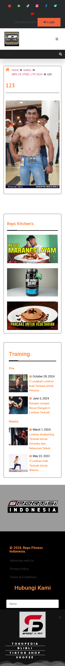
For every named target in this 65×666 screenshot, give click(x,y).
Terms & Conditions (23, 577)
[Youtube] (33, 14)
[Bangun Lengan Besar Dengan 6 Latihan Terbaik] (18, 405)
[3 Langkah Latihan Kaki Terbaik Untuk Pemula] (18, 383)
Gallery (27, 69)
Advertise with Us (22, 560)
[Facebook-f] (46, 6)
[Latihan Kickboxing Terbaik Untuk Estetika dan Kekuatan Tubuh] (18, 436)
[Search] (60, 54)
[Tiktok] (28, 6)
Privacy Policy (19, 569)
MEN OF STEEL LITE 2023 (27, 74)
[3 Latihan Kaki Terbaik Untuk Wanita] (18, 463)
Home (15, 69)
